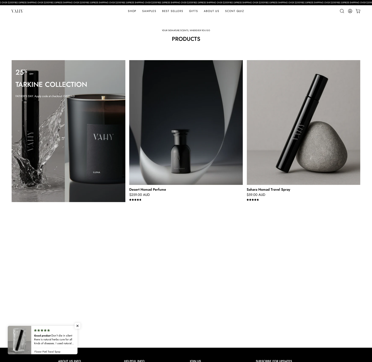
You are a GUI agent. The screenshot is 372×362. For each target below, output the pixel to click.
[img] (135, 200)
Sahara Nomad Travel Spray (268, 189)
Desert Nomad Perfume (147, 189)
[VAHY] (17, 11)
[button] (193, 11)
